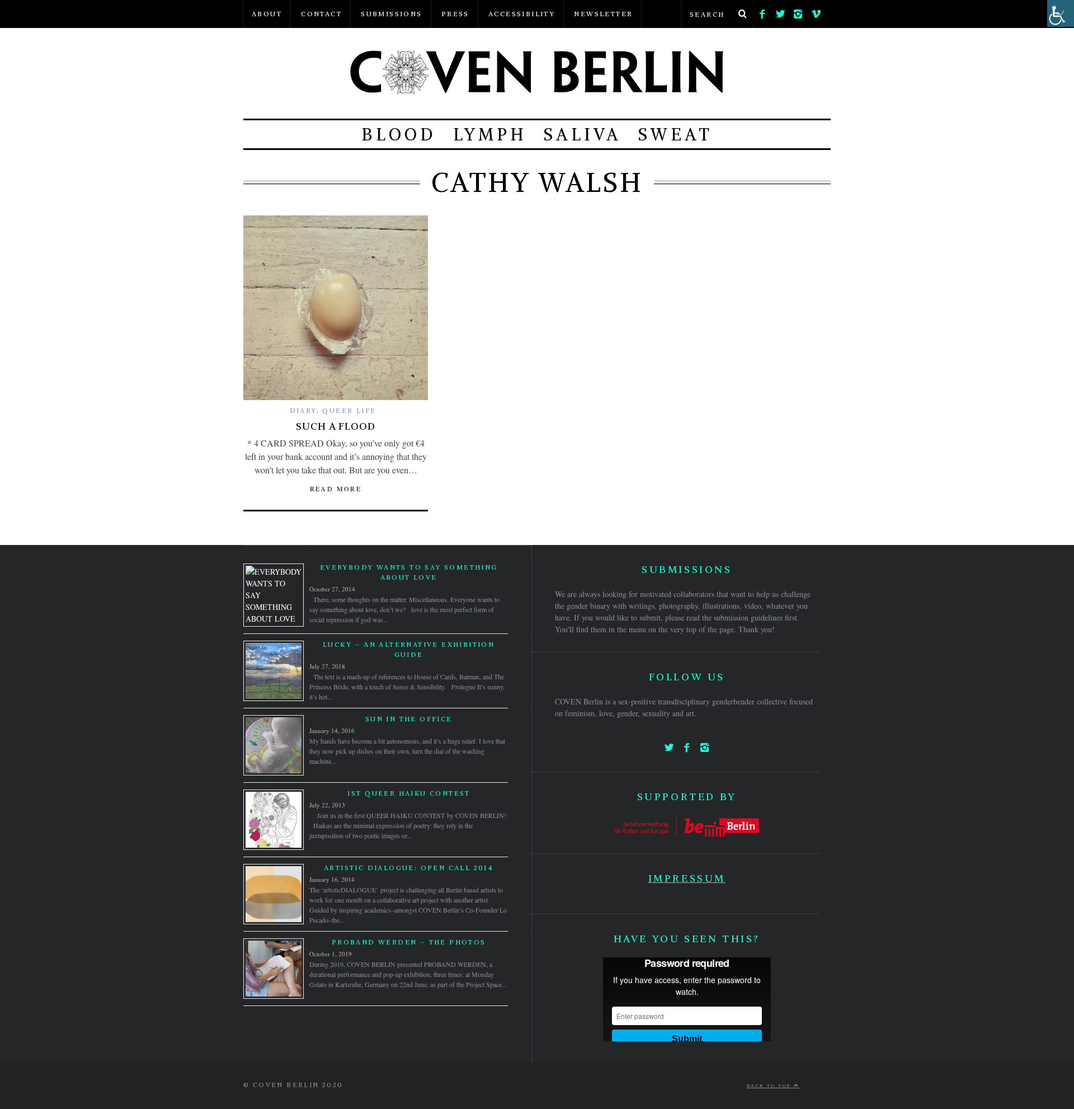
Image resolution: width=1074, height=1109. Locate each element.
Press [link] (455, 14)
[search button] (742, 14)
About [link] (267, 14)
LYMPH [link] (490, 134)
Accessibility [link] (521, 14)
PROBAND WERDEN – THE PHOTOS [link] (409, 942)
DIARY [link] (303, 410)
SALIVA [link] (582, 134)
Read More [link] (336, 488)
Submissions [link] (391, 14)
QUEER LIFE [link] (349, 410)
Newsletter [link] (603, 14)
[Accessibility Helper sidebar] (1060, 13)
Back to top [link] (770, 1085)
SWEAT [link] (675, 134)
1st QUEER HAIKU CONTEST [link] (408, 793)
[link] (762, 11)
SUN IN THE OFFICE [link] (409, 719)
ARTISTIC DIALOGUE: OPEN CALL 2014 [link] (408, 867)
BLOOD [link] (398, 134)
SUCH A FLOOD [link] (335, 426)
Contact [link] (321, 14)
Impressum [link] (687, 878)
